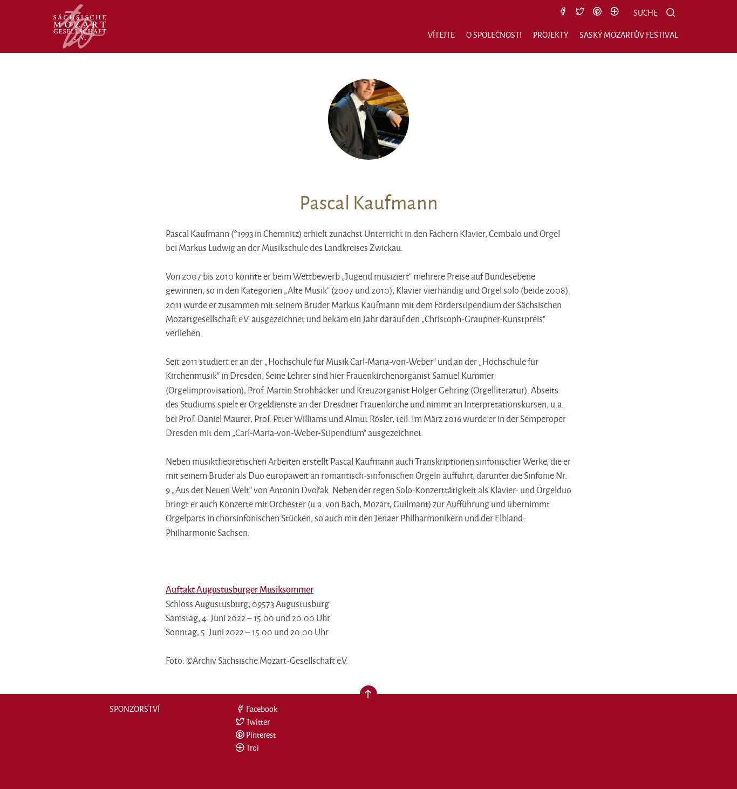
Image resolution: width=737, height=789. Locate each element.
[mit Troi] (614, 12)
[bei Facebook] (562, 12)
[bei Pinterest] (597, 12)
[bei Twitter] (580, 12)
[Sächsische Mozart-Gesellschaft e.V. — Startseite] (79, 26)
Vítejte (441, 34)
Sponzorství (135, 709)
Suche (645, 12)
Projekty (550, 34)
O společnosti (494, 34)
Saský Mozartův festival (628, 34)
